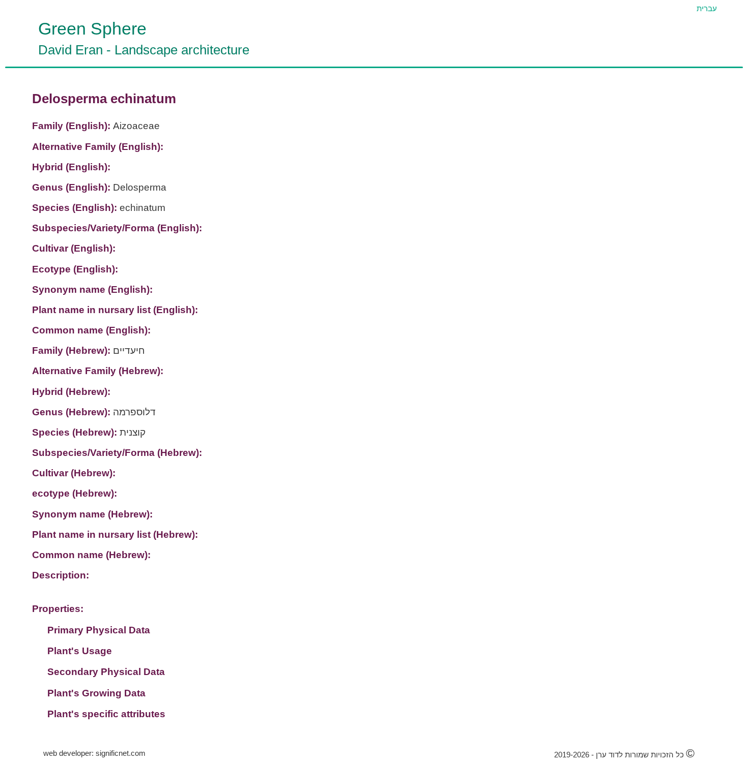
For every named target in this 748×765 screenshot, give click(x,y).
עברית (707, 8)
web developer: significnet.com (94, 753)
